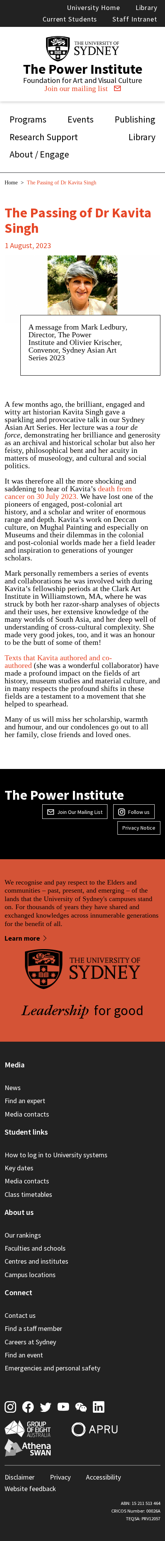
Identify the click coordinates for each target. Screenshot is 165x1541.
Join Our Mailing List (79, 812)
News (13, 1087)
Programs (28, 119)
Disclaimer (20, 1477)
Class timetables (28, 1194)
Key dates (19, 1167)
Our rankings (23, 1235)
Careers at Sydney (30, 1341)
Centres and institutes (36, 1261)
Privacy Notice (138, 827)
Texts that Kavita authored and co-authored (58, 661)
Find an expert (25, 1100)
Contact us (20, 1315)
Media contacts (27, 1114)
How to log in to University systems (56, 1154)
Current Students (70, 19)
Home (11, 183)
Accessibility (103, 1477)
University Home (93, 7)
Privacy (60, 1477)
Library (146, 7)
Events (81, 119)
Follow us (139, 812)
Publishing (135, 119)
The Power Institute (82, 69)
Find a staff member (33, 1328)
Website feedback (30, 1488)
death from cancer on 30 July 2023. (68, 492)
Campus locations (30, 1274)
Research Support (44, 137)
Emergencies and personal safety (52, 1368)
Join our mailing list (76, 88)
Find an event (24, 1354)
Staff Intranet (134, 19)
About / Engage (39, 154)
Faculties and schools (35, 1248)
